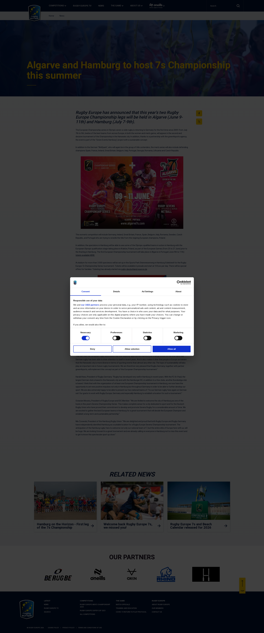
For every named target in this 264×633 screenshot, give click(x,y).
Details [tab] (116, 291)
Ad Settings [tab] (147, 291)
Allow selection (132, 349)
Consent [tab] (86, 291)
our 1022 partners (90, 305)
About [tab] (178, 291)
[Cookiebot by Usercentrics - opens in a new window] (179, 282)
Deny (92, 349)
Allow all (171, 349)
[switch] (116, 338)
